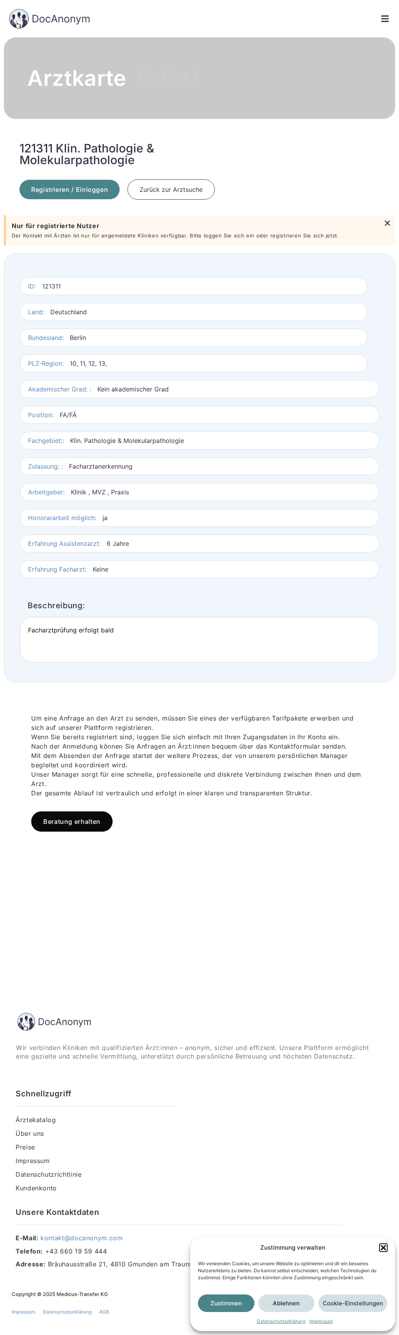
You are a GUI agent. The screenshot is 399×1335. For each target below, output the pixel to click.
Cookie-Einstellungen (353, 1303)
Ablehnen (286, 1303)
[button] (383, 1248)
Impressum (321, 1321)
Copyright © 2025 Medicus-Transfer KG (60, 1294)
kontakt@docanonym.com (82, 1238)
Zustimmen (226, 1303)
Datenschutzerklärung (281, 1321)
